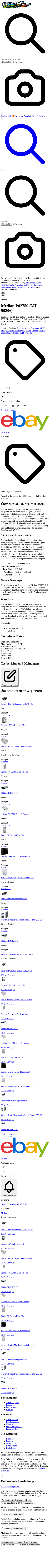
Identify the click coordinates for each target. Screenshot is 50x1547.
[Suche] (25, 167)
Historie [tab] (28, 1500)
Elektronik (9, 285)
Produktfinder (6, 116)
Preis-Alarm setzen (9, 1195)
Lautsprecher (11, 1446)
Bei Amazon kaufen (33, 283)
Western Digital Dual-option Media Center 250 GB (21, 920)
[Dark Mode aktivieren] (2, 118)
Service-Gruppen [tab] (8, 1500)
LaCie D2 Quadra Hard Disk (13, 835)
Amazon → (6, 715)
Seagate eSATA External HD (13, 725)
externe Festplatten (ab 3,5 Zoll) (23, 287)
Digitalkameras (12, 1448)
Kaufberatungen (12, 1422)
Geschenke (18, 116)
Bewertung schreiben (10, 685)
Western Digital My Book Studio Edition (17, 877)
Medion (35, 330)
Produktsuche (11, 1429)
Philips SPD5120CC (9, 941)
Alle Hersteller (12, 1420)
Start (3, 285)
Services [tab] (20, 1500)
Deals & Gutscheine (40, 116)
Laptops (9, 1441)
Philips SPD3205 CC (9, 793)
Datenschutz (11, 1407)
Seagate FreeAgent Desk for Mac (14, 772)
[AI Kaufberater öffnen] (2, 1475)
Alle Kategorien (12, 1402)
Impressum (10, 1405)
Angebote (28, 116)
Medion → (34, 954)
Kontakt (9, 1409)
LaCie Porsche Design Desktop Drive (16, 746)
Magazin (9, 1424)
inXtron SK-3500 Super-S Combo (15, 814)
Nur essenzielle (31, 1542)
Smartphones (11, 1443)
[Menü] (2, 170)
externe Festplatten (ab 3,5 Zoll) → (15, 954)
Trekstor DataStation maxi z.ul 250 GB (17, 704)
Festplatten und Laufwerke (25, 285)
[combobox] (13, 59)
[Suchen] (2, 113)
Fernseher (10, 1439)
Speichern (19, 1542)
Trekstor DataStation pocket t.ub (14, 899)
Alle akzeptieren (8, 1542)
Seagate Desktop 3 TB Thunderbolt (15, 856)
